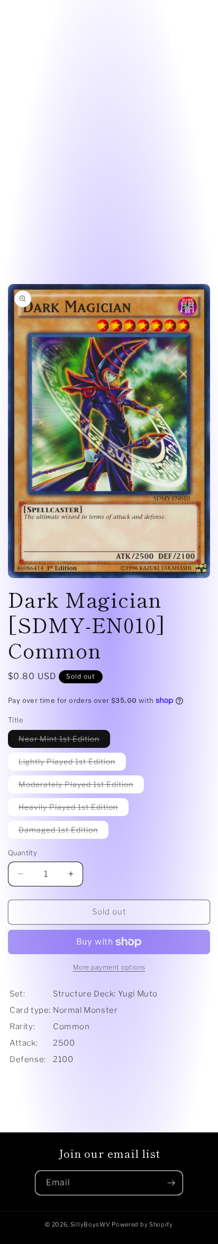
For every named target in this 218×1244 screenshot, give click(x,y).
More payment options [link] (109, 967)
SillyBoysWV (90, 1224)
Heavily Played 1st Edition (74, 809)
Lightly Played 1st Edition (72, 763)
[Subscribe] (171, 1182)
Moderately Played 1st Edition (81, 786)
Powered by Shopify (142, 1224)
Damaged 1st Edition (63, 832)
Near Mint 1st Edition (64, 741)
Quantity (22, 852)
